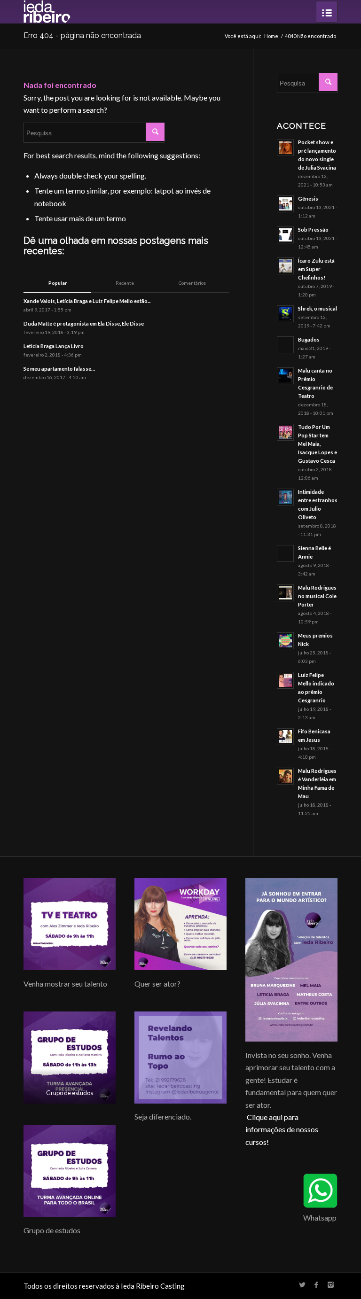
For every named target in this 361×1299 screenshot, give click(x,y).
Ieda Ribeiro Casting (153, 1286)
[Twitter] (302, 1284)
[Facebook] (316, 1284)
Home (271, 36)
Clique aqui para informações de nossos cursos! (281, 1129)
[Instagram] (330, 1284)
